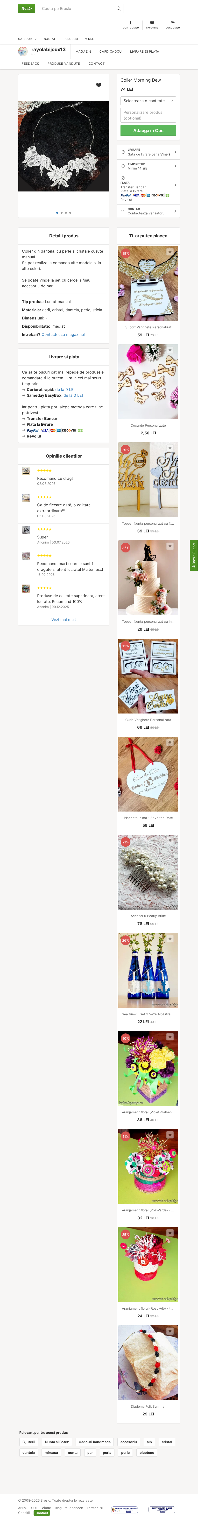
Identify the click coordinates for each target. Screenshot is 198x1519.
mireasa (51, 1452)
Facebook (75, 1508)
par (90, 1452)
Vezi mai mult (63, 619)
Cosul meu (173, 27)
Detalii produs (63, 235)
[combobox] (148, 100)
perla (107, 1452)
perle (125, 1452)
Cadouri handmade (95, 1442)
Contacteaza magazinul (63, 334)
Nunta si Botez (57, 1442)
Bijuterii (28, 1442)
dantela (28, 1452)
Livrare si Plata (144, 51)
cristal (167, 1442)
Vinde (46, 1508)
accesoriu (128, 1442)
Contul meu (131, 27)
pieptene (147, 1452)
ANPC (22, 1508)
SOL (34, 1508)
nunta (73, 1452)
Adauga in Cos (148, 130)
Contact (97, 63)
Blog (58, 1508)
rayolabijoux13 (48, 49)
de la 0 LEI (65, 389)
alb (149, 1442)
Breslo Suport (194, 554)
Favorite (152, 27)
